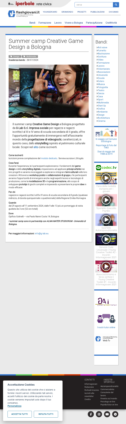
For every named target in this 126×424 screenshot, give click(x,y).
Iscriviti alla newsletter (89, 394)
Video (100, 59)
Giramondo (67, 12)
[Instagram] (99, 414)
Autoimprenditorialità (109, 386)
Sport (100, 99)
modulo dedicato (49, 158)
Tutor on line (112, 405)
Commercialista (107, 389)
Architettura (104, 118)
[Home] (25, 12)
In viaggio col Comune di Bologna (106, 140)
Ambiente (103, 112)
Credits (88, 399)
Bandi (32, 22)
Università (103, 75)
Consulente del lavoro (106, 394)
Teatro (101, 90)
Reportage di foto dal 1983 (106, 146)
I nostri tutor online (106, 327)
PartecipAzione (94, 22)
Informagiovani (91, 384)
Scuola (101, 78)
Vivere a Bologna (74, 22)
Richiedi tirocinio (92, 390)
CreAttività (111, 22)
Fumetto (102, 50)
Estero (101, 81)
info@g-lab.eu (42, 233)
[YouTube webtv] (107, 414)
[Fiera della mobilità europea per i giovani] (106, 178)
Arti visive (102, 47)
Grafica (101, 108)
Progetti (81, 12)
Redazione (89, 387)
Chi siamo (113, 12)
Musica (101, 84)
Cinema (101, 121)
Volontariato (104, 69)
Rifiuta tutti (46, 414)
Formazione (44, 22)
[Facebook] (91, 414)
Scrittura (102, 56)
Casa (100, 96)
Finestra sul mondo (108, 399)
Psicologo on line (107, 402)
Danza (101, 93)
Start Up (102, 105)
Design (101, 115)
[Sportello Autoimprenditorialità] (106, 219)
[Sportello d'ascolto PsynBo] (106, 200)
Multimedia (103, 102)
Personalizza (14, 406)
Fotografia (103, 87)
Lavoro (58, 22)
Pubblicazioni (97, 12)
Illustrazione (104, 53)
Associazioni (104, 72)
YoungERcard (50, 12)
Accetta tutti (19, 414)
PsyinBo (103, 405)
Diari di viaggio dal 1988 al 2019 (106, 152)
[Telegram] (115, 414)
